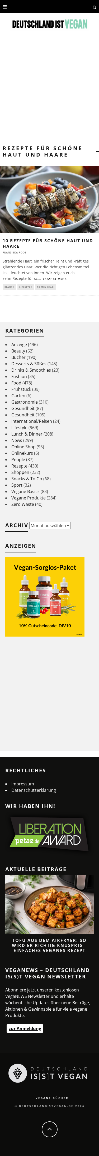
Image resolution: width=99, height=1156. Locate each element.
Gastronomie (24, 402)
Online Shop (23, 447)
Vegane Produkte (28, 498)
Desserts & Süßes (28, 364)
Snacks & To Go (26, 479)
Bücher (18, 357)
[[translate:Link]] (12, 6)
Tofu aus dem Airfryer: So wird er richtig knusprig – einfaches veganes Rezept (49, 945)
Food (16, 383)
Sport (16, 485)
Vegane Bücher (52, 1098)
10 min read (45, 286)
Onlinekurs (22, 453)
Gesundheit (23, 408)
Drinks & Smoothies (31, 370)
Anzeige (19, 344)
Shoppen (20, 472)
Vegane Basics (25, 491)
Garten (18, 396)
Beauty (9, 286)
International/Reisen (31, 421)
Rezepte (19, 466)
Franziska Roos (14, 252)
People (18, 459)
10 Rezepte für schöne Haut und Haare (48, 243)
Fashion (19, 376)
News (16, 440)
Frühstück (21, 389)
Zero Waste (22, 504)
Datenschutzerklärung (33, 790)
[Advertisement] (49, 92)
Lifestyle (25, 286)
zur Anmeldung (25, 1028)
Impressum (22, 784)
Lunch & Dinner (27, 434)
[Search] (94, 6)
